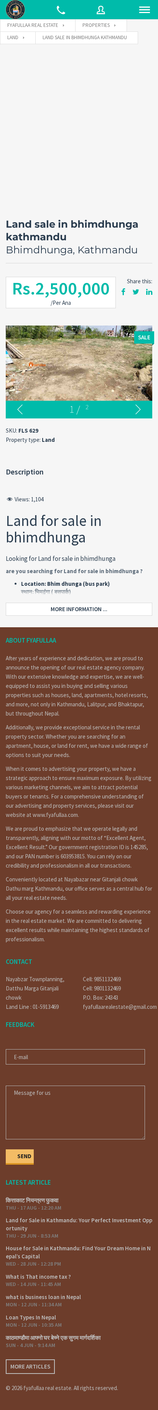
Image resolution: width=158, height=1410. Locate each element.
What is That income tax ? (38, 1276)
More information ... (79, 609)
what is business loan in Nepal (43, 1297)
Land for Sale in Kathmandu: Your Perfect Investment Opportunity (79, 1224)
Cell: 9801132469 (102, 988)
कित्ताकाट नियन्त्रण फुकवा (32, 1200)
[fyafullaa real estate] (15, 9)
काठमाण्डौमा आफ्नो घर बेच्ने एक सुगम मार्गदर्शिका (53, 1337)
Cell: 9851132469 (102, 979)
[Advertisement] (79, 127)
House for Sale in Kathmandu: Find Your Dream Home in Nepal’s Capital (78, 1252)
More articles (30, 1366)
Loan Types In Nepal (31, 1317)
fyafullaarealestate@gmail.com (117, 1006)
